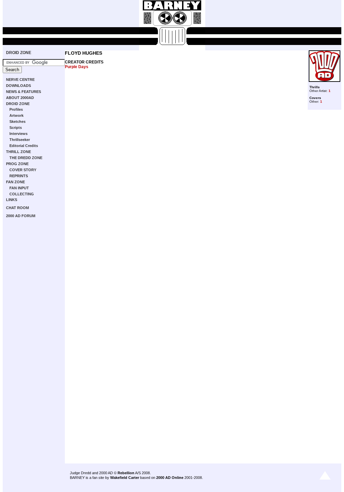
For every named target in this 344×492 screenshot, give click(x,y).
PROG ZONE (17, 164)
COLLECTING (21, 194)
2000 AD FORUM (20, 216)
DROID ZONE (18, 52)
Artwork (16, 115)
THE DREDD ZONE (25, 158)
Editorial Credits (23, 146)
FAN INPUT (19, 188)
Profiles (16, 109)
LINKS (11, 200)
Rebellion (126, 473)
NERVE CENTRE (20, 80)
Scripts (15, 128)
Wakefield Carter (124, 478)
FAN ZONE (15, 182)
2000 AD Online (169, 478)
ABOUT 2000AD (20, 98)
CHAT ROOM (17, 208)
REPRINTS (18, 176)
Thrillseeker (19, 140)
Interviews (18, 134)
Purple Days (76, 66)
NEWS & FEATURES (23, 92)
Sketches (17, 121)
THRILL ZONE (18, 152)
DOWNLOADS (18, 86)
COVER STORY (22, 170)
